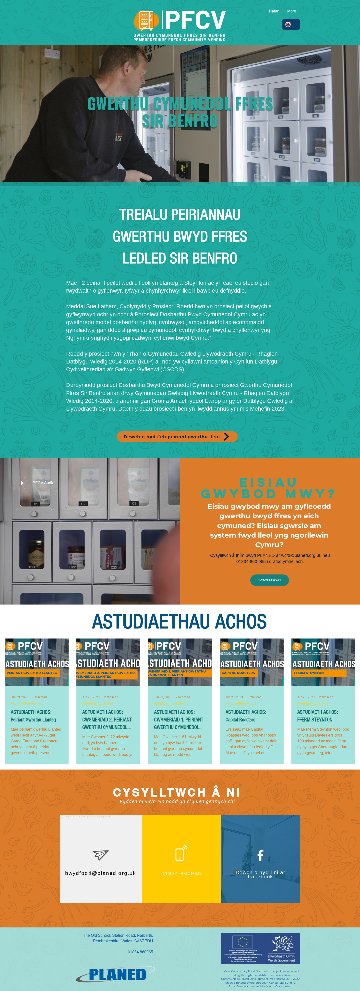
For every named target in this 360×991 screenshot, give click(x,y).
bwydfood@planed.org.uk (100, 873)
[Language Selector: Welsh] (291, 24)
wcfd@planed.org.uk (301, 555)
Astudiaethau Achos (26, 703)
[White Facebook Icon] (260, 855)
